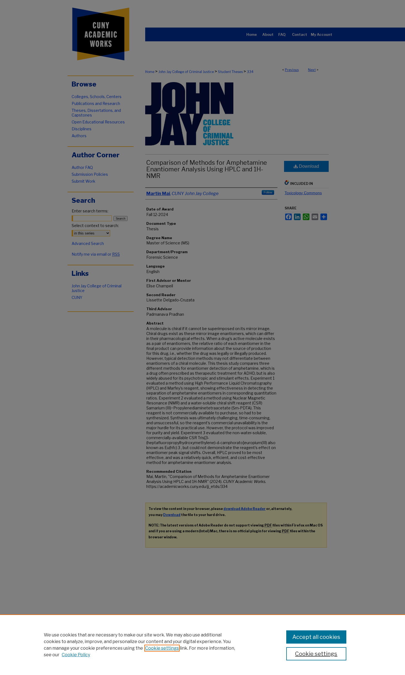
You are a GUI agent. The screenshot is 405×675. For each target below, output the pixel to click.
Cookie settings (162, 648)
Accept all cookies (316, 637)
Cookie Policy (76, 654)
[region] (202, 644)
